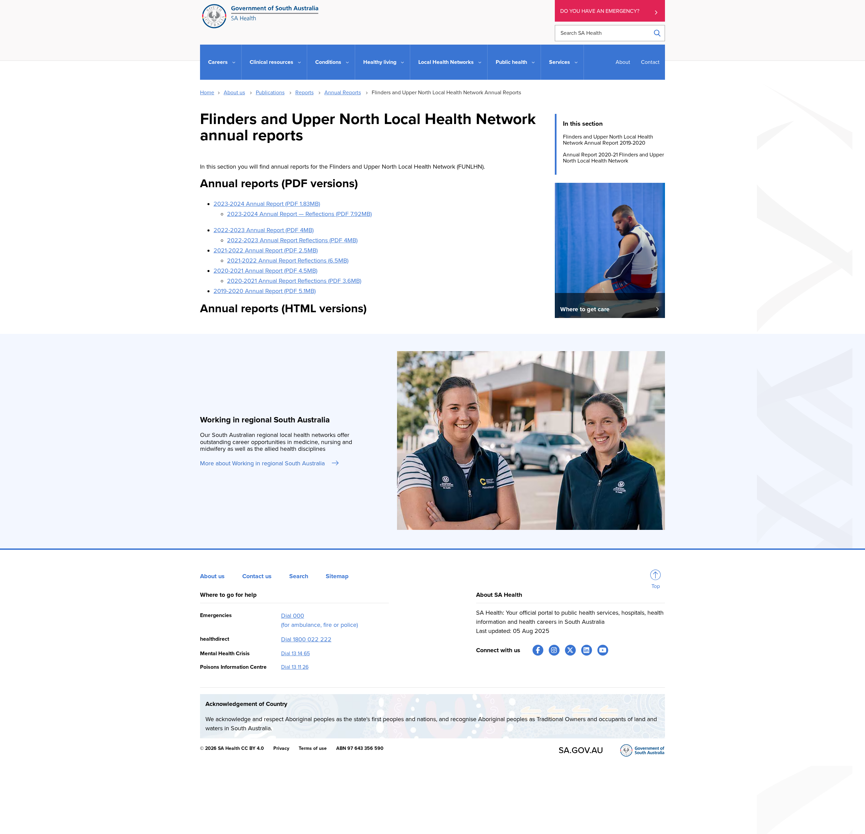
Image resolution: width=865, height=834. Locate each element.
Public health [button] (511, 62)
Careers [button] (218, 62)
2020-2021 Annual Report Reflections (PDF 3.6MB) (294, 281)
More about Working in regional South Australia (263, 463)
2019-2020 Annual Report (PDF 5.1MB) (265, 291)
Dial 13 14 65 (295, 653)
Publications (270, 92)
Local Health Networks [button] (446, 62)
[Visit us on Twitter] (570, 650)
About (623, 62)
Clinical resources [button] (271, 62)
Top (655, 586)
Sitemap (337, 576)
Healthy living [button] (379, 62)
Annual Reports (342, 92)
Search (298, 576)
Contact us (257, 576)
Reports (304, 92)
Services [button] (559, 62)
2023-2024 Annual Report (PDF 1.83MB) (267, 203)
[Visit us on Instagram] (554, 650)
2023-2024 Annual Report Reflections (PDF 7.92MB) (299, 214)
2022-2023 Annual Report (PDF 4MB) (264, 230)
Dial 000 (292, 615)
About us (234, 92)
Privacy (281, 748)
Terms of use (313, 748)
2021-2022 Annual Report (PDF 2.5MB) (266, 250)
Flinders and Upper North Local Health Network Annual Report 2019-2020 (608, 139)
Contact (650, 62)
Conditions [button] (328, 62)
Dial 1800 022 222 (306, 639)
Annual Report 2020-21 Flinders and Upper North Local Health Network (613, 157)
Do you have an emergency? (599, 11)
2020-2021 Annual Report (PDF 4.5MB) (265, 270)
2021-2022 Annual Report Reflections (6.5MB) (287, 260)
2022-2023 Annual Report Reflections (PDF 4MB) (292, 240)
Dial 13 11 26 (294, 667)
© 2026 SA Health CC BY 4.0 (232, 748)
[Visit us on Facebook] (538, 650)
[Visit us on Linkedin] (586, 650)
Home (207, 92)
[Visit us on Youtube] (603, 650)
